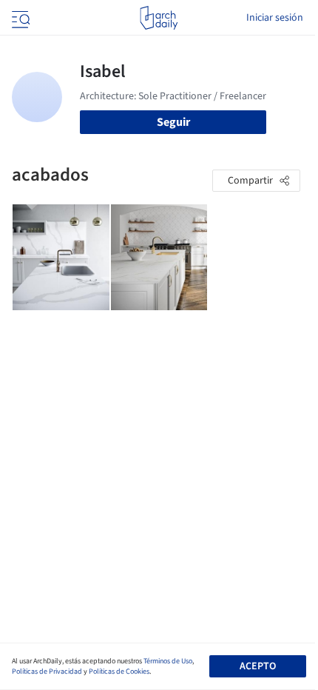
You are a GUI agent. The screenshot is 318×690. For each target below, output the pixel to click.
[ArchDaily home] (158, 18)
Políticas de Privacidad (47, 671)
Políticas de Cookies (119, 671)
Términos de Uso (167, 661)
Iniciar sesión (274, 18)
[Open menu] (19, 17)
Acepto (258, 666)
